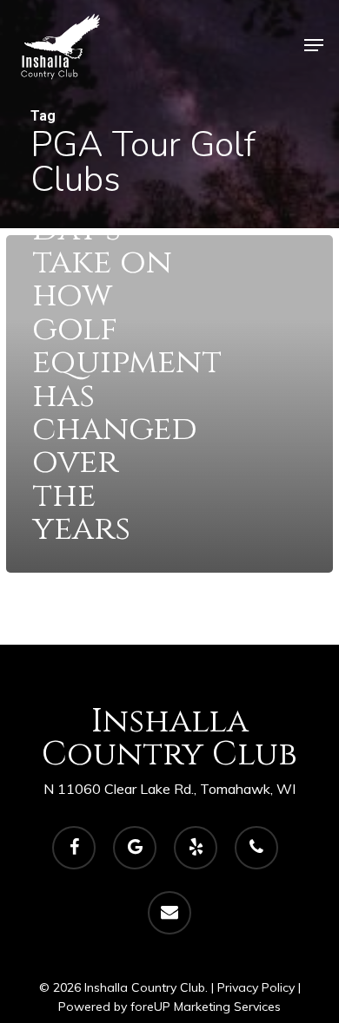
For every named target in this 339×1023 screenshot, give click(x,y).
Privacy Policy (256, 987)
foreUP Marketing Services (205, 1006)
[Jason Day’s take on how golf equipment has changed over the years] (169, 404)
